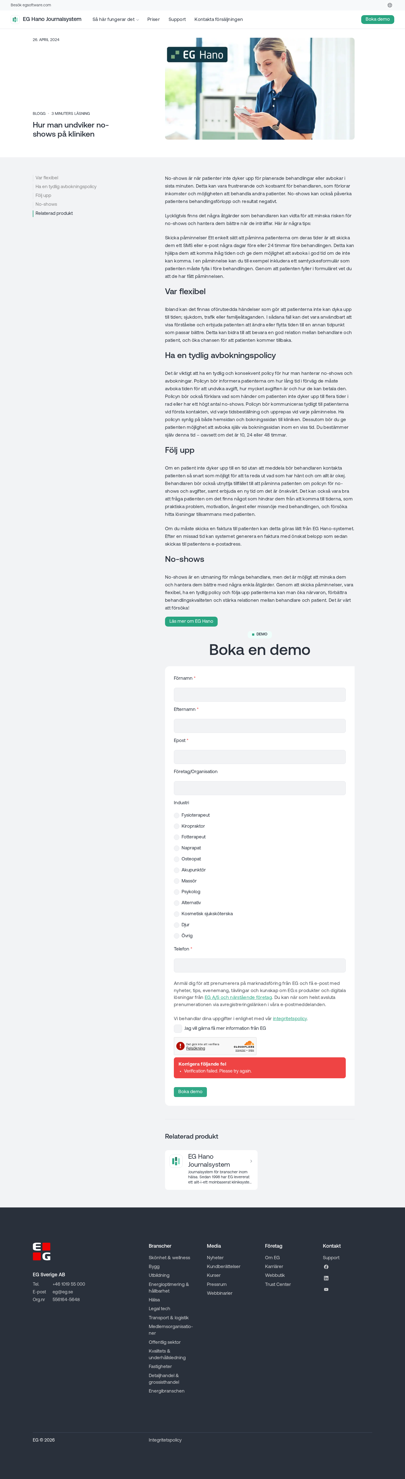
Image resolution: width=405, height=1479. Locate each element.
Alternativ (191, 903)
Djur (186, 925)
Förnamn (185, 678)
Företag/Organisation (196, 772)
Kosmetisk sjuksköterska (207, 914)
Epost (181, 740)
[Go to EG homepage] (41, 1251)
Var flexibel (47, 178)
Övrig (187, 936)
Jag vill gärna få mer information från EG (225, 1028)
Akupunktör (194, 870)
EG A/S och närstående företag (238, 997)
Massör (189, 881)
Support (177, 19)
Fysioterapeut (196, 815)
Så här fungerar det (113, 19)
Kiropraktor (193, 826)
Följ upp (43, 195)
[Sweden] (389, 5)
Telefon (183, 949)
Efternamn (186, 709)
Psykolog (191, 892)
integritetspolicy (290, 1019)
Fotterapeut (194, 837)
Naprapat (191, 848)
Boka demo (190, 1092)
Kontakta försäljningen (219, 19)
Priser (153, 19)
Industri (181, 803)
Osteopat (191, 859)
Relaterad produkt (54, 213)
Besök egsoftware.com (31, 5)
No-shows (46, 204)
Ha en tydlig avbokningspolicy (66, 187)
